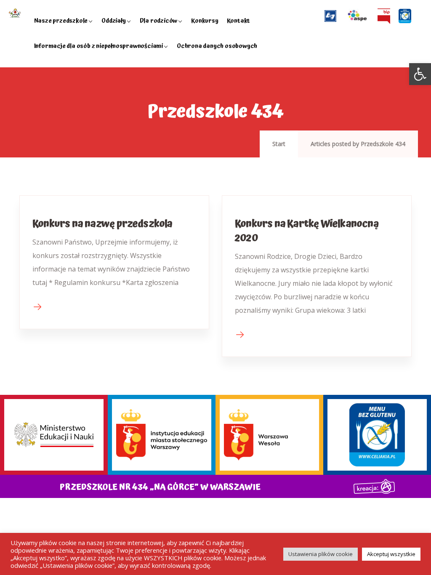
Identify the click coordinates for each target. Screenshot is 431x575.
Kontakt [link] (238, 21)
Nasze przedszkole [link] (61, 21)
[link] (420, 74)
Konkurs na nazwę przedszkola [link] (102, 224)
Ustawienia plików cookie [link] (320, 554)
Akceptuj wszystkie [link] (391, 554)
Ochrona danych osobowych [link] (217, 46)
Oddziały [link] (113, 21)
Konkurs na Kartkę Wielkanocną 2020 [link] (306, 231)
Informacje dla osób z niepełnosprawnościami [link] (98, 46)
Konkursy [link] (204, 21)
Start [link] (278, 144)
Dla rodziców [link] (159, 21)
